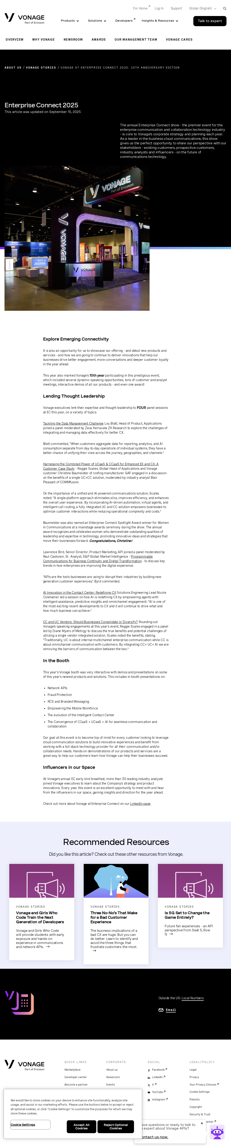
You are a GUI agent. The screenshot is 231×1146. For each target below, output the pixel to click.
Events (110, 1084)
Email (171, 1010)
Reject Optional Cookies (116, 1126)
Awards (99, 39)
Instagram (158, 1099)
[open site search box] (224, 8)
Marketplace (73, 1069)
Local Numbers (192, 998)
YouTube (157, 1092)
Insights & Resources (158, 20)
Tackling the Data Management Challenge (73, 423)
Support (176, 8)
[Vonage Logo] (24, 19)
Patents (194, 1099)
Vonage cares (179, 39)
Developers (124, 20)
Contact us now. (153, 1137)
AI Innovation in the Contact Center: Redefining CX (79, 592)
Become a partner (76, 1084)
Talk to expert (210, 21)
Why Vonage (43, 39)
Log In (159, 8)
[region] (73, 1114)
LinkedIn (157, 1077)
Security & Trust (199, 1114)
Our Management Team (136, 39)
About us (112, 1069)
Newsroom (73, 39)
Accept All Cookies (82, 1126)
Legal (192, 1069)
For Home (140, 8)
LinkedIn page (140, 803)
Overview (14, 39)
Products (68, 20)
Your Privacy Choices (202, 1084)
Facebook (158, 1069)
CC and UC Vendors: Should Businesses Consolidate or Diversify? (90, 622)
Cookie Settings (199, 1091)
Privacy (194, 1077)
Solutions (95, 20)
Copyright (195, 1107)
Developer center (76, 1077)
